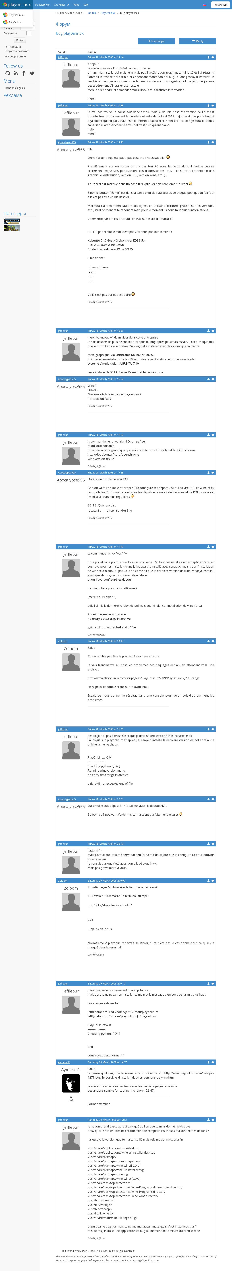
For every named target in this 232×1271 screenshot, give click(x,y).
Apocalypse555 (67, 142)
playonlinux (19, 4)
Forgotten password (17, 51)
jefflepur (63, 57)
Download (220, 5)
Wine (76, 4)
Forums (91, 12)
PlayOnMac (15, 22)
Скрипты (59, 4)
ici (170, 219)
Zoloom (62, 641)
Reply (199, 41)
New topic (158, 41)
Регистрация (13, 46)
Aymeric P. (64, 1062)
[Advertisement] (20, 154)
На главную (42, 4)
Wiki (86, 4)
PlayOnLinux (16, 15)
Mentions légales (15, 88)
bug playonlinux (125, 1251)
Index (93, 1251)
